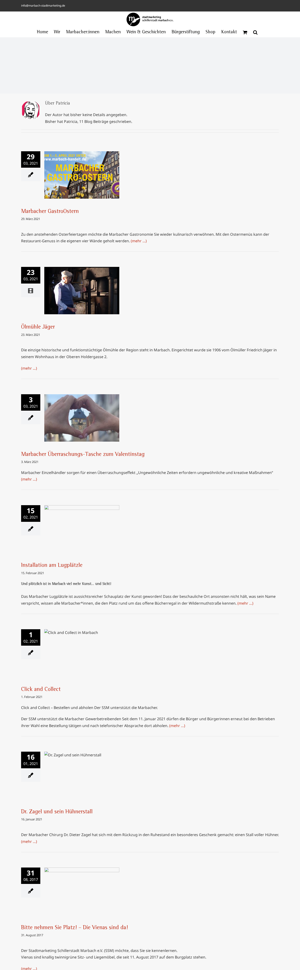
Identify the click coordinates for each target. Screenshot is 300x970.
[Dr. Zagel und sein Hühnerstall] (81, 775)
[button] (255, 32)
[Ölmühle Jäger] (81, 290)
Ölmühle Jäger (82, 286)
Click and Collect (82, 648)
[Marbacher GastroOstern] (81, 175)
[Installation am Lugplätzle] (81, 529)
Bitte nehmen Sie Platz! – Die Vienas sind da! (82, 884)
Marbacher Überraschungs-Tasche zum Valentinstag (82, 410)
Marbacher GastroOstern (82, 170)
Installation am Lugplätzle (82, 524)
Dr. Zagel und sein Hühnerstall (82, 771)
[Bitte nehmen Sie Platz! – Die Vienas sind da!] (81, 891)
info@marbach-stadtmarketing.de (43, 6)
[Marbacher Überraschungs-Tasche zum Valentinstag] (81, 418)
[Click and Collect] (81, 653)
